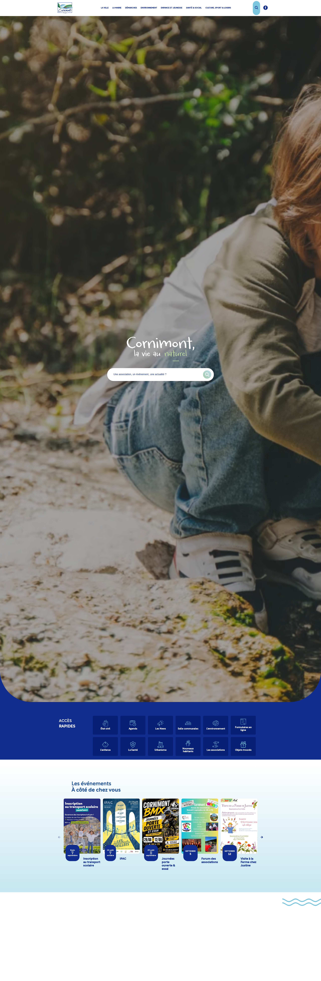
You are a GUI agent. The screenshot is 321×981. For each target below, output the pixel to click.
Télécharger (176, 959)
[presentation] (59, 837)
